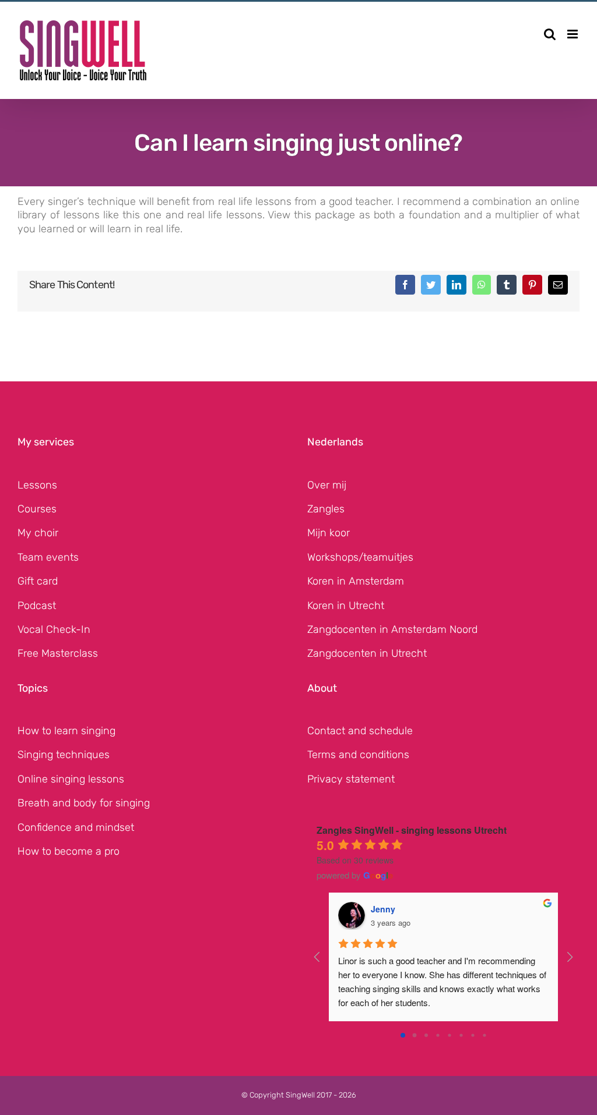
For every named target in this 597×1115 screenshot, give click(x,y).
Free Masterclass (57, 653)
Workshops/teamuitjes (360, 557)
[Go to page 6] (472, 1034)
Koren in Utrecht (345, 605)
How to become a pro (68, 851)
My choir (37, 532)
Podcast (36, 605)
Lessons (37, 485)
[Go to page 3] (437, 1034)
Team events (48, 557)
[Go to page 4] (449, 1034)
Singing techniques (63, 754)
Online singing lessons (70, 779)
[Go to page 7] (484, 1034)
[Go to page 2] (426, 1035)
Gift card (37, 581)
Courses (37, 508)
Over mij (326, 485)
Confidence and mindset (75, 827)
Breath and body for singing (83, 803)
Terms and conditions (358, 754)
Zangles (326, 508)
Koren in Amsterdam (355, 581)
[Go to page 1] (414, 1035)
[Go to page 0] (403, 1035)
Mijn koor (328, 532)
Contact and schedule (360, 730)
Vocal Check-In (53, 629)
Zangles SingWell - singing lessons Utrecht (412, 830)
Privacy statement (351, 779)
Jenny (383, 909)
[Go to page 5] (460, 1034)
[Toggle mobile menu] (573, 34)
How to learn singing (66, 730)
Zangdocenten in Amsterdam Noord (392, 629)
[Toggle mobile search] (550, 34)
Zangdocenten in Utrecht (367, 653)
